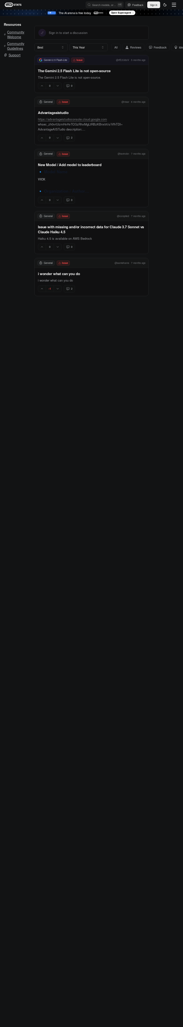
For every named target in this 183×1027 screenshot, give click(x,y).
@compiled (123, 216)
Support (14, 55)
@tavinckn (123, 153)
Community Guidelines (15, 46)
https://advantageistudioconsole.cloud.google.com (72, 119)
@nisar (125, 101)
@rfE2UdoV (122, 60)
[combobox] (51, 47)
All (116, 47)
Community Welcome (15, 34)
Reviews (135, 47)
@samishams (122, 263)
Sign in (153, 5)
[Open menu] (174, 4)
